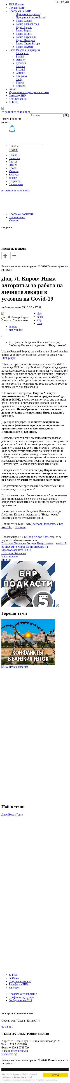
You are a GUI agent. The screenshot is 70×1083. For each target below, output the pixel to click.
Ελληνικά (21, 76)
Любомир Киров (15, 546)
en (2, 111)
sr (18, 111)
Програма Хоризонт (28, 14)
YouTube (6, 527)
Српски (20, 72)
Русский (21, 63)
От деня (31, 543)
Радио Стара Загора (28, 43)
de (6, 111)
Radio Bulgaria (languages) (24, 50)
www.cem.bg (9, 1054)
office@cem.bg (19, 1050)
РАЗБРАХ (55, 1075)
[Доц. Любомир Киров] (2, 313)
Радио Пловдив (25, 40)
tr (26, 111)
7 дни (19, 814)
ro (29, 111)
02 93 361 (7, 1026)
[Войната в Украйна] (14, 666)
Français (20, 66)
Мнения (13, 220)
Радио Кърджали (26, 36)
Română (20, 85)
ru (9, 111)
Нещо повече (17, 217)
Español (20, 69)
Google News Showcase (40, 536)
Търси (13, 149)
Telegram (20, 527)
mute (39, 323)
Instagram (49, 523)
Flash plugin (8, 357)
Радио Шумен (24, 46)
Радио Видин (24, 33)
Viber (60, 523)
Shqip (19, 79)
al (24, 111)
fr (12, 111)
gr (21, 111)
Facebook (37, 523)
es (15, 111)
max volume (16, 329)
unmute (13, 326)
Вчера (12, 814)
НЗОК (27, 549)
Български (22, 53)
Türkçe (20, 82)
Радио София (24, 20)
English (20, 56)
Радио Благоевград (27, 23)
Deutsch (20, 59)
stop (39, 320)
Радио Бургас (24, 27)
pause (40, 316)
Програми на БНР (20, 10)
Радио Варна (23, 30)
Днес (4, 814)
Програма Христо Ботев (30, 17)
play (39, 313)
